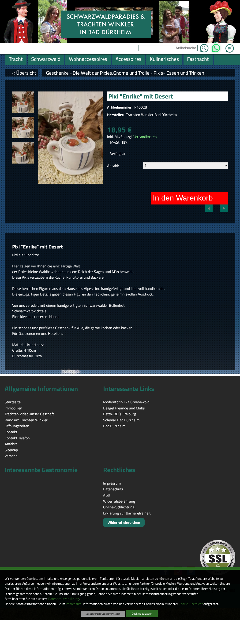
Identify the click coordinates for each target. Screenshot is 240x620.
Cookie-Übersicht (191, 603)
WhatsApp (216, 47)
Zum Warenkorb (229, 45)
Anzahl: (113, 165)
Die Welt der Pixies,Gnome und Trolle (111, 73)
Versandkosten (145, 136)
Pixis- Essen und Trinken (179, 73)
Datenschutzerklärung (63, 598)
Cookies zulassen (142, 613)
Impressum (74, 603)
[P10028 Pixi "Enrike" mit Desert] (23, 102)
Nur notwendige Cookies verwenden (103, 614)
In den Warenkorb (183, 198)
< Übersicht (24, 73)
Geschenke (57, 73)
